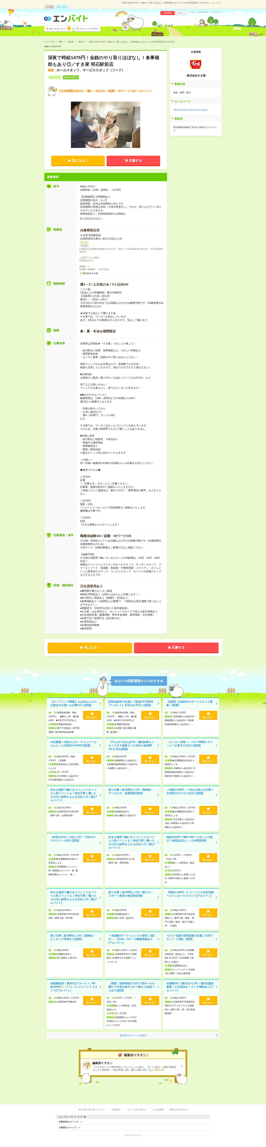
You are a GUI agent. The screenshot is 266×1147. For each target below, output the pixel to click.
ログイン (181, 13)
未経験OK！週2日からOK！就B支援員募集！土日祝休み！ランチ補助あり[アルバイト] (190, 987)
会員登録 (168, 13)
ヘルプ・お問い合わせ (199, 12)
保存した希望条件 (89, 28)
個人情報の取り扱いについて (92, 1109)
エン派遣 (49, 7)
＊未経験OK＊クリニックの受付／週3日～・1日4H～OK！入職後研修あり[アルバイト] (131, 939)
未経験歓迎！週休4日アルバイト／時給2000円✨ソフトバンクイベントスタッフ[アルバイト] (74, 987)
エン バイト (62, 7)
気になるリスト (60, 28)
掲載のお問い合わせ (178, 1109)
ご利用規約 (115, 1109)
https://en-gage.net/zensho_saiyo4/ (190, 110)
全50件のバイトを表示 (133, 1035)
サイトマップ (216, 12)
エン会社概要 (158, 1109)
